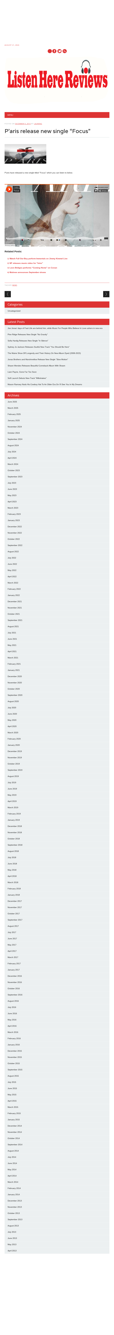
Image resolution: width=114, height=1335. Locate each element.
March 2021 (13, 658)
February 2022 (14, 589)
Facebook (54, 51)
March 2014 (13, 1182)
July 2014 (12, 1157)
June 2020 (12, 714)
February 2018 (14, 889)
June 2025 (12, 402)
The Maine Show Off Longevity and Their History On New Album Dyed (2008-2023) (44, 353)
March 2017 (13, 957)
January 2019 (14, 820)
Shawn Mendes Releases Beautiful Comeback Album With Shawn (36, 366)
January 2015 (14, 1119)
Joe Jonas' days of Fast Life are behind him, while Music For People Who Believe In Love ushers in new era (55, 328)
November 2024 (15, 427)
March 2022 (13, 583)
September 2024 (15, 439)
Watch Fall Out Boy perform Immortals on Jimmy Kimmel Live (38, 258)
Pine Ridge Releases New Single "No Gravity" (28, 334)
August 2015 (13, 1076)
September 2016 (15, 995)
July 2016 (12, 1007)
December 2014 (15, 1126)
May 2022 (12, 570)
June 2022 (12, 564)
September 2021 (15, 620)
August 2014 (13, 1151)
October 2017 (14, 913)
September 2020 (15, 695)
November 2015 (15, 1057)
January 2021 (14, 670)
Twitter (59, 51)
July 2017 (12, 932)
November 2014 (15, 1132)
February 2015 (14, 1113)
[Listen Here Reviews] (57, 103)
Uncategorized (14, 311)
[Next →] (106, 294)
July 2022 (12, 558)
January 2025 (14, 420)
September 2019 (15, 770)
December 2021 (15, 601)
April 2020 (12, 726)
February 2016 (14, 1038)
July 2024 (12, 452)
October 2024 (14, 433)
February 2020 (14, 739)
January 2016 (14, 1045)
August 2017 (13, 926)
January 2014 (14, 1194)
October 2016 (14, 988)
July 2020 (12, 707)
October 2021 (14, 614)
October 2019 (14, 764)
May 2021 (12, 645)
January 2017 (14, 970)
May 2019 (12, 795)
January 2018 (14, 895)
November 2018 (15, 832)
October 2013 (14, 1213)
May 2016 (12, 1020)
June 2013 (12, 1238)
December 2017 (15, 901)
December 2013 (15, 1201)
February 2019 (14, 814)
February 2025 (14, 414)
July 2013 (12, 1232)
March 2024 (13, 464)
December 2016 (15, 976)
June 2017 (12, 938)
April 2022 (12, 576)
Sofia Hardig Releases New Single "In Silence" (28, 341)
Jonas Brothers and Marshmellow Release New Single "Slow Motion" (38, 359)
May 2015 (12, 1094)
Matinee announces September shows (28, 272)
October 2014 (14, 1138)
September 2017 (15, 920)
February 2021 (14, 664)
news (14, 285)
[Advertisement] (57, 22)
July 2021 (12, 633)
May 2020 (12, 720)
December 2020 (15, 676)
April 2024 (12, 458)
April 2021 (12, 651)
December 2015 (15, 1051)
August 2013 (13, 1226)
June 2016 (12, 1013)
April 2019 (12, 801)
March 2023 (13, 508)
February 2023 (14, 514)
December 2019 (15, 751)
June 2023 (12, 489)
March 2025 (13, 408)
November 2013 (15, 1207)
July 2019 (12, 782)
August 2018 (13, 851)
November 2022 (15, 533)
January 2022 (14, 595)
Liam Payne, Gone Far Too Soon (22, 372)
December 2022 (15, 526)
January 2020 (14, 745)
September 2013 (15, 1219)
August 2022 (13, 551)
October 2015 (14, 1063)
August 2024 (13, 445)
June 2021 (12, 639)
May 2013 (12, 1244)
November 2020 (15, 683)
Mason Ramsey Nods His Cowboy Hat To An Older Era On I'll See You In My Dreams (45, 384)
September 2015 (15, 1070)
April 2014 (12, 1176)
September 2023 (15, 477)
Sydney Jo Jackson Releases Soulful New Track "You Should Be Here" (39, 347)
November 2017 (15, 907)
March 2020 (13, 732)
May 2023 (12, 495)
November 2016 (15, 982)
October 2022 (14, 539)
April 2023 (12, 501)
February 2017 (14, 963)
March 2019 (13, 807)
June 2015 (12, 1088)
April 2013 (12, 1251)
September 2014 (15, 1144)
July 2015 (12, 1082)
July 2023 (12, 483)
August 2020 (13, 701)
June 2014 (12, 1163)
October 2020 (14, 689)
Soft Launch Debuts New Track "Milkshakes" (27, 378)
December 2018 (15, 826)
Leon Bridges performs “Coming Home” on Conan (33, 268)
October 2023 (14, 470)
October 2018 (14, 839)
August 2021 (13, 626)
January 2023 (14, 520)
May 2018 (12, 870)
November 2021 (15, 608)
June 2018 (12, 864)
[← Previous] (8, 294)
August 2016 (13, 1001)
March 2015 (13, 1107)
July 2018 (12, 857)
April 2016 (12, 1026)
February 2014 (14, 1188)
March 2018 (13, 882)
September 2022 (15, 545)
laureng (38, 124)
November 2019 (15, 757)
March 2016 (13, 1032)
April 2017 (12, 951)
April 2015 (12, 1101)
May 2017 (12, 945)
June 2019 (12, 789)
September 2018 (15, 845)
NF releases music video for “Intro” (26, 263)
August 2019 (13, 776)
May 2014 (12, 1169)
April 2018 (12, 876)
